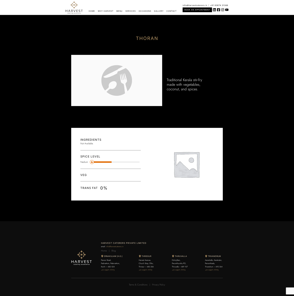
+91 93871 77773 (108, 270)
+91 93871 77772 (145, 270)
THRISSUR (146, 256)
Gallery (159, 11)
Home (92, 11)
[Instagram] (222, 9)
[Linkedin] (214, 9)
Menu (119, 11)
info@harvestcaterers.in (114, 246)
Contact (171, 11)
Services (130, 11)
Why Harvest (105, 11)
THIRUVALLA (181, 256)
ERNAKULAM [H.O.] (113, 256)
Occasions (145, 11)
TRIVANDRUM (214, 256)
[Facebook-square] (218, 9)
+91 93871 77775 (212, 270)
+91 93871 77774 (178, 270)
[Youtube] (227, 9)
